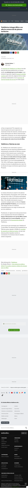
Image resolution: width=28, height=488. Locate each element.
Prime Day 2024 (4, 413)
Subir (23, 433)
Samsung (17, 21)
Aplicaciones (17, 411)
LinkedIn (25, 392)
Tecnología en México (19, 413)
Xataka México (4, 475)
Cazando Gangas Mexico (6, 408)
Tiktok (2, 395)
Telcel (15, 418)
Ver (14, 330)
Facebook (11, 53)
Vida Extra (16, 441)
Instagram (14, 392)
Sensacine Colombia (18, 478)
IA (9, 21)
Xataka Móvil (4, 441)
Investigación (4, 406)
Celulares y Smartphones (7, 411)
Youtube (12, 392)
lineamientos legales (17, 220)
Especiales (16, 408)
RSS (20, 392)
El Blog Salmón (17, 465)
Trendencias (3, 465)
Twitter (13, 53)
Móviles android (4, 416)
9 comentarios (6, 52)
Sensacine (16, 448)
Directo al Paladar (5, 456)
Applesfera (3, 443)
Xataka (2, 439)
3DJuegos (16, 439)
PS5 (12, 21)
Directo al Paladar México (6, 480)
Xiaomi (22, 21)
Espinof (15, 450)
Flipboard (16, 53)
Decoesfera (3, 466)
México (15, 416)
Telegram (17, 392)
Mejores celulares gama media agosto (18, 387)
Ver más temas (5, 422)
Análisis (16, 406)
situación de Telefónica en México (12, 68)
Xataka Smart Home (5, 445)
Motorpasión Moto (18, 458)
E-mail (18, 53)
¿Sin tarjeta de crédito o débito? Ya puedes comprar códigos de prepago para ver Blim (14, 265)
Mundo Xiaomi (4, 447)
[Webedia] (5, 434)
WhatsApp (5, 21)
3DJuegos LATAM (17, 475)
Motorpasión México (18, 480)
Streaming (18, 270)
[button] (10, 63)
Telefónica (14, 262)
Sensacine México (18, 477)
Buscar (26, 428)
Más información (15, 486)
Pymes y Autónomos (18, 466)
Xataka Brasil (4, 477)
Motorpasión (17, 456)
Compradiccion (4, 468)
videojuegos (4, 418)
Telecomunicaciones (10, 270)
